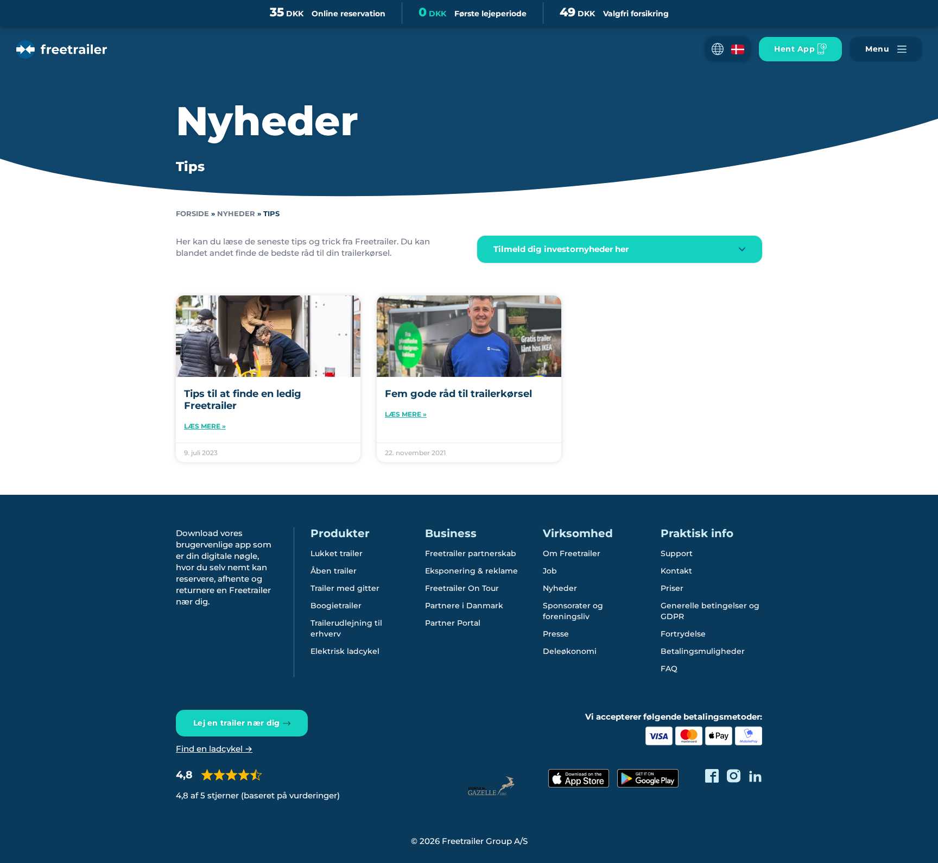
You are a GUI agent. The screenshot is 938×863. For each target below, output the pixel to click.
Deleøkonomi (570, 651)
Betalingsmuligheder (703, 651)
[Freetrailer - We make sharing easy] (61, 49)
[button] (728, 49)
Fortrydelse (683, 634)
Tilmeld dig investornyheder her (561, 249)
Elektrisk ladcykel (344, 651)
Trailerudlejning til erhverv (346, 628)
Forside (192, 214)
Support (677, 553)
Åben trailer (333, 571)
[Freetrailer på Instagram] (733, 776)
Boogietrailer (336, 605)
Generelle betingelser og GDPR (710, 611)
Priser (672, 588)
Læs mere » (205, 426)
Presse (556, 634)
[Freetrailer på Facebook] (712, 776)
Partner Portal (452, 623)
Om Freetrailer (571, 553)
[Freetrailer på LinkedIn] (755, 776)
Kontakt (676, 571)
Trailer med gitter (344, 588)
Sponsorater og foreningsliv (573, 611)
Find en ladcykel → (214, 749)
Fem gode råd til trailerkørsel (458, 394)
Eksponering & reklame (471, 571)
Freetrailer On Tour (462, 588)
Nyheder (236, 214)
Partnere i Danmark (464, 605)
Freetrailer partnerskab (470, 553)
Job (550, 571)
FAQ (669, 668)
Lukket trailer (336, 553)
